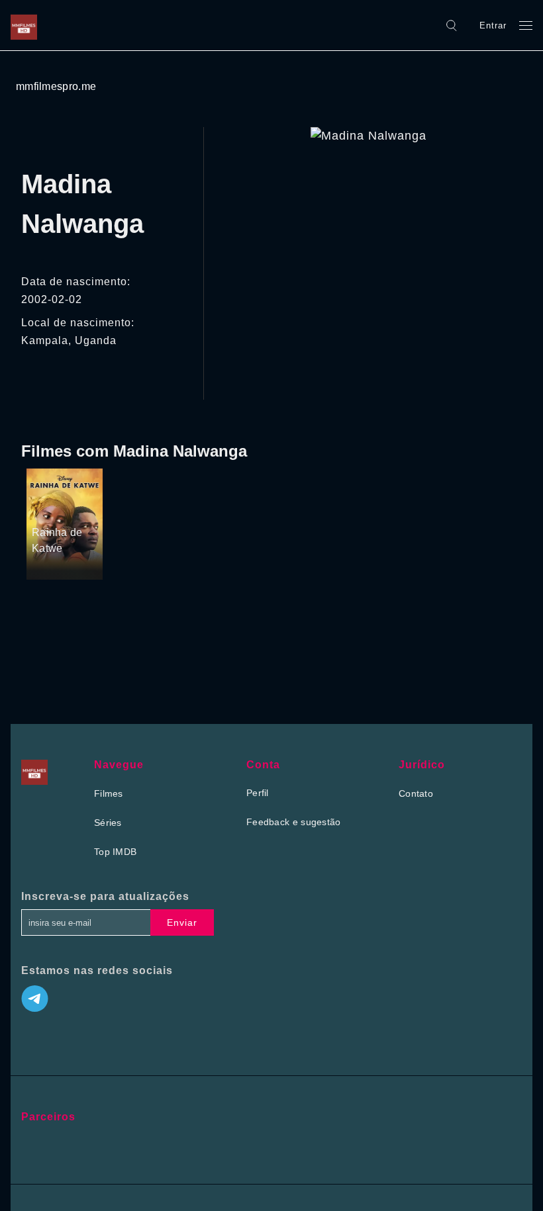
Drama (47, 508)
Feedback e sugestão (293, 822)
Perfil (257, 792)
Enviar (182, 922)
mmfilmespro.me (56, 86)
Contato (416, 793)
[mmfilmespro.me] (27, 25)
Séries (108, 822)
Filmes (108, 793)
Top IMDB (115, 851)
